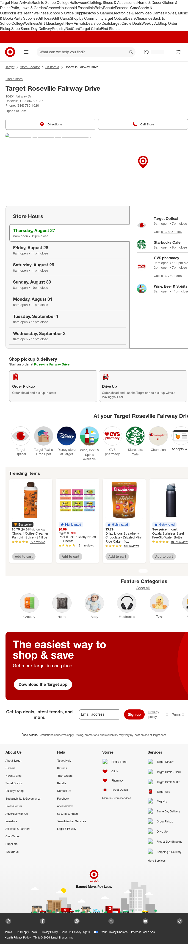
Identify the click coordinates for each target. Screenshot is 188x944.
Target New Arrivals (16, 2)
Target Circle (90, 28)
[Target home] (10, 51)
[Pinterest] (8, 921)
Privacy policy (153, 714)
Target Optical (114, 18)
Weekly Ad (150, 23)
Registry (58, 28)
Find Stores (110, 28)
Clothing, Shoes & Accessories (112, 2)
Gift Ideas (45, 18)
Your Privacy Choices (114, 932)
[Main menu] (26, 52)
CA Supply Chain (26, 932)
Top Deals (103, 23)
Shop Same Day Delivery (31, 28)
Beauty (109, 7)
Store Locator (30, 67)
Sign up (134, 714)
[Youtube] (145, 921)
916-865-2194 (171, 232)
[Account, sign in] (155, 52)
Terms (176, 714)
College (63, 2)
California (52, 67)
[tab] (69, 233)
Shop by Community (86, 18)
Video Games (153, 13)
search (131, 52)
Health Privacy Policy (18, 937)
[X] (111, 921)
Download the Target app (43, 684)
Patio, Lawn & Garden (28, 7)
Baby (99, 7)
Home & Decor (149, 2)
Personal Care (126, 7)
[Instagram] (77, 921)
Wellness (40, 13)
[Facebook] (42, 921)
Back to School (44, 2)
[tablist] (67, 277)
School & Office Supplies (68, 13)
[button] (22, 524)
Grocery (52, 7)
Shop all (143, 588)
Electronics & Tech (127, 13)
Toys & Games (100, 13)
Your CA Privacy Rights (75, 932)
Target (10, 67)
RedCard (72, 28)
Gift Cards (61, 18)
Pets (18, 13)
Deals (130, 18)
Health (27, 13)
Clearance (143, 18)
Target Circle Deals (126, 23)
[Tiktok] (179, 921)
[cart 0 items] (178, 52)
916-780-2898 (171, 276)
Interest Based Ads (143, 932)
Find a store (14, 79)
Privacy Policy (49, 932)
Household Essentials (77, 7)
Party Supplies (25, 18)
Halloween (78, 2)
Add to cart (24, 556)
